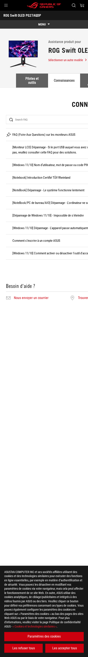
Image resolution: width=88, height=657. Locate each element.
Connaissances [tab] (64, 80)
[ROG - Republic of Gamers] (44, 5)
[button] (6, 5)
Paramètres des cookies (44, 636)
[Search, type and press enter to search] (73, 5)
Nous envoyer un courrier (31, 298)
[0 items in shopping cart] (82, 5)
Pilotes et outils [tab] (32, 80)
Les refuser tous (23, 648)
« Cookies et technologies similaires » (35, 626)
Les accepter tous (64, 648)
